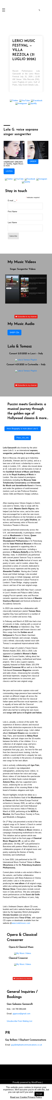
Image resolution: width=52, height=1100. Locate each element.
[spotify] (48, 10)
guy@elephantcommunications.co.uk (26, 1045)
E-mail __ (12, 201)
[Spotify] (32, 103)
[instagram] (35, 10)
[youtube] (44, 10)
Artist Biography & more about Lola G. (23, 429)
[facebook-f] (30, 10)
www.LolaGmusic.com (21, 923)
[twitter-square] (39, 10)
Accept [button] (39, 1094)
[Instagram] (21, 103)
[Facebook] (37, 100)
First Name (12, 212)
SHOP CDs (14, 332)
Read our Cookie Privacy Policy (26, 1097)
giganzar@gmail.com (21, 1014)
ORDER (33, 161)
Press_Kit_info (22, 438)
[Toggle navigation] (3, 10)
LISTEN (9, 171)
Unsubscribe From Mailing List (19, 1021)
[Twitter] (14, 100)
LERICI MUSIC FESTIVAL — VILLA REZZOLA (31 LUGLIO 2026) (24, 50)
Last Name (12, 223)
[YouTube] (24, 100)
